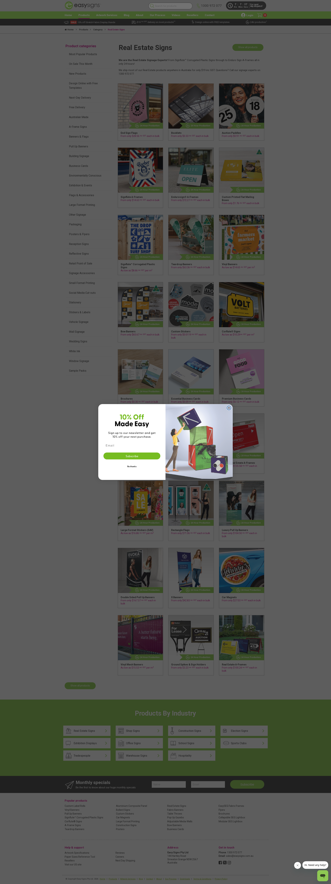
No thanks (132, 466)
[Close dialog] (229, 408)
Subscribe (132, 456)
